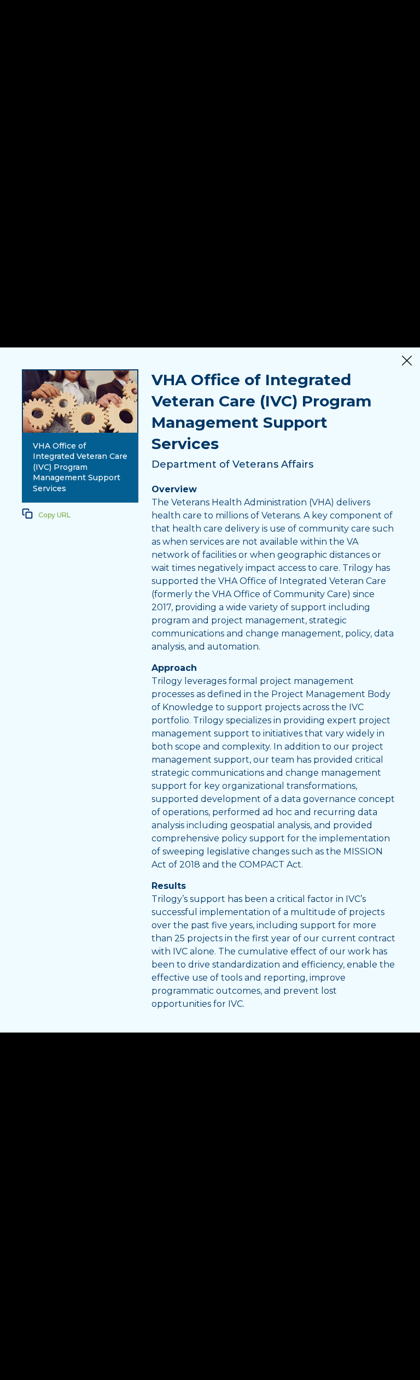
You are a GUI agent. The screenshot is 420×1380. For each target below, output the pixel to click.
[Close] (406, 361)
